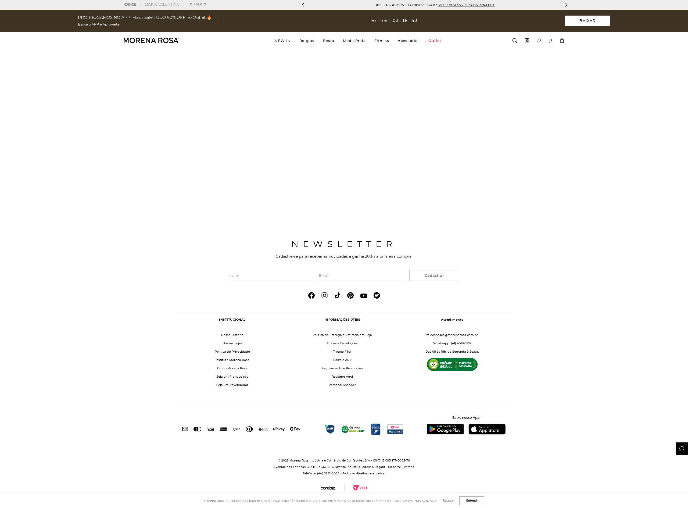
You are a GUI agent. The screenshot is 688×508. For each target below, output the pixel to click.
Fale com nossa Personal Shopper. (466, 4)
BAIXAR (587, 20)
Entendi (472, 500)
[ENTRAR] (551, 40)
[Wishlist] (539, 40)
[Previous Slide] (303, 4)
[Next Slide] (566, 4)
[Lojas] (527, 40)
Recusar (448, 500)
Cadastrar (434, 275)
